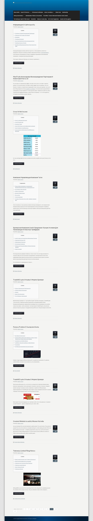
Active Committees (48, 12)
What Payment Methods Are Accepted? (23, 461)
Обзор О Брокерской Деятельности (23, 288)
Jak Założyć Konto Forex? (20, 335)
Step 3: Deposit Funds (19, 467)
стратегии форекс (45, 52)
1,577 (15, 511)
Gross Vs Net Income (20, 112)
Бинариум (17, 37)
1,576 (56, 509)
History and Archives (18, 15)
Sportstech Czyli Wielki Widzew (21, 341)
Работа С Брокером (19, 191)
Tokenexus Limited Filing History (24, 451)
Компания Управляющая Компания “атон (27, 177)
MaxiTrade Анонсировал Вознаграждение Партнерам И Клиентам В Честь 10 (33, 77)
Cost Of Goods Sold (19, 122)
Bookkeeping (17, 168)
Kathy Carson (20, 26)
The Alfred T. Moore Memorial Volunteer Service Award (55, 15)
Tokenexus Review (19, 469)
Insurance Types (18, 124)
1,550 (31, 509)
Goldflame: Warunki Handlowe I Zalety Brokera (24, 342)
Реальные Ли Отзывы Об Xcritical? (22, 35)
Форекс (16, 292)
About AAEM (16, 12)
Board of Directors (25, 12)
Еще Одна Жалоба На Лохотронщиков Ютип (24, 41)
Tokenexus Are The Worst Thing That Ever (23, 463)
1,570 (39, 509)
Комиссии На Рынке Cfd (20, 240)
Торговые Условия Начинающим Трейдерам (24, 33)
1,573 (43, 509)
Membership (65, 12)
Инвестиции (17, 219)
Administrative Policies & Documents (34, 15)
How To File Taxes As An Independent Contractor (25, 126)
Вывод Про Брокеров (19, 294)
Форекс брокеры (18, 68)
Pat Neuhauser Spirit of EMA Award (22, 19)
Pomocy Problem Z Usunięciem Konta (26, 327)
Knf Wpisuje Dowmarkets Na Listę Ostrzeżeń (24, 346)
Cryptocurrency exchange (19, 498)
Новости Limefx (18, 249)
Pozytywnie (17, 344)
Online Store (58, 12)
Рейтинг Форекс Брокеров (21, 290)
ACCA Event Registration (53, 19)
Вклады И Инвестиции (20, 193)
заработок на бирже (30, 88)
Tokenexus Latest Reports (20, 465)
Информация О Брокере (20, 242)
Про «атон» (17, 195)
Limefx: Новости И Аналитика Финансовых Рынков (26, 238)
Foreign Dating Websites (19, 442)
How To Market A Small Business (21, 128)
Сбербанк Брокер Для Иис (20, 43)
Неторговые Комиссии (20, 244)
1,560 (35, 509)
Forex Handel (17, 370)
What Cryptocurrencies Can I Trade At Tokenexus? (25, 459)
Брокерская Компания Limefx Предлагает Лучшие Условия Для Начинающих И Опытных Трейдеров (35, 228)
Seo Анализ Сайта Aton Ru (20, 189)
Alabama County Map (42, 19)
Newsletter (33, 19)
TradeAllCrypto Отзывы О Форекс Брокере (28, 280)
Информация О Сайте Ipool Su (24, 25)
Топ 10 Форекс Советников (21, 296)
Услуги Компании (18, 197)
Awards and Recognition (65, 19)
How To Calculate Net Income (21, 120)
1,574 (47, 509)
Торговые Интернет (19, 39)
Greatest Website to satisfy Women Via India (28, 421)
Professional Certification (37, 12)
